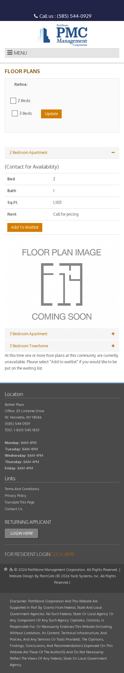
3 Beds (25, 113)
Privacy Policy (15, 495)
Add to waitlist (24, 227)
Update (51, 113)
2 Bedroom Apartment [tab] (28, 152)
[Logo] (62, 35)
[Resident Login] (62, 554)
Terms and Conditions (22, 489)
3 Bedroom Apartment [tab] (28, 333)
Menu (20, 53)
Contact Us (13, 509)
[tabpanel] (62, 259)
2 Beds (24, 100)
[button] (62, 285)
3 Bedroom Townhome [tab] (29, 345)
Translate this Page (19, 502)
